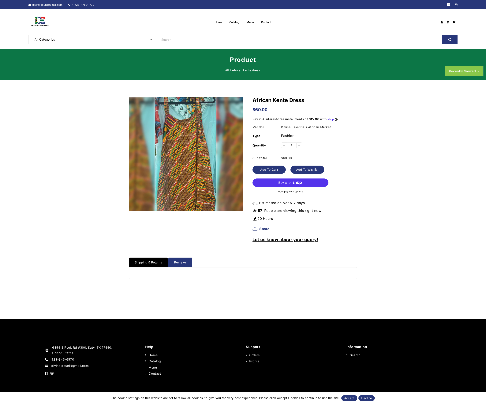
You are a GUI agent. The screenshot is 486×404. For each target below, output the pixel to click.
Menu (152, 367)
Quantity (259, 145)
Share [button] (264, 229)
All (227, 70)
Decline (366, 398)
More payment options (290, 191)
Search (355, 355)
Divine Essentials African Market (306, 127)
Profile (253, 361)
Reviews (180, 262)
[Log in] (442, 22)
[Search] (450, 39)
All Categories (45, 39)
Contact (154, 373)
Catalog (154, 361)
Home (153, 355)
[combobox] (307, 39)
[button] (447, 22)
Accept (349, 398)
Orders (254, 355)
